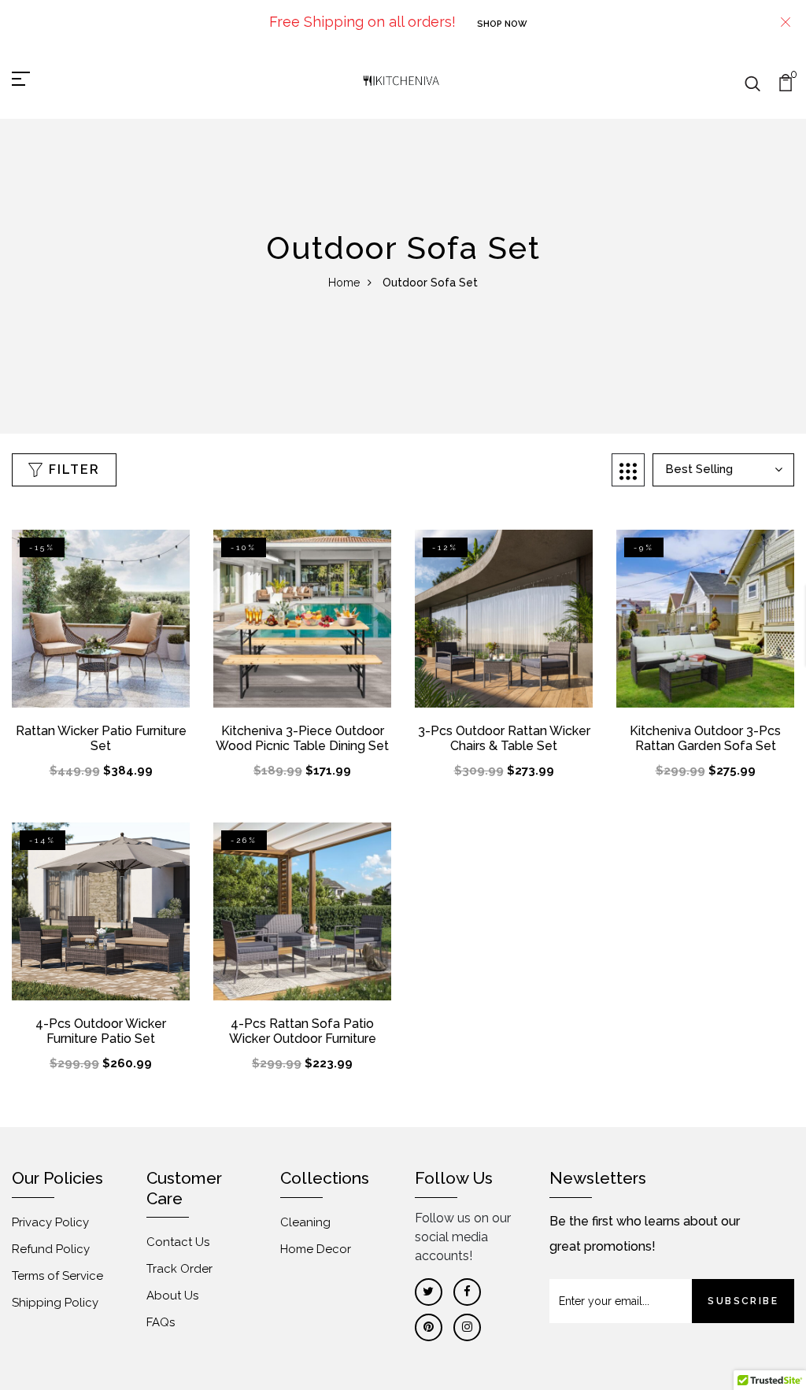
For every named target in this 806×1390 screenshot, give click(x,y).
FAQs (160, 1322)
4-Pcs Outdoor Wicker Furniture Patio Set (100, 1031)
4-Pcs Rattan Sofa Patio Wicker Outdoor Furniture (302, 1031)
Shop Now (502, 24)
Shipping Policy (55, 1303)
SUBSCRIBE (743, 1301)
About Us (172, 1295)
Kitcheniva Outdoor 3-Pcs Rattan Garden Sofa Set (705, 738)
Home (344, 282)
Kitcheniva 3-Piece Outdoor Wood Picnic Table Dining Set (302, 738)
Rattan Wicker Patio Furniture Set (101, 738)
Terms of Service (57, 1276)
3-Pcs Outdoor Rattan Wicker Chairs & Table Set (504, 738)
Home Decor (315, 1249)
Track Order (179, 1269)
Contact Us (177, 1242)
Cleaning (305, 1222)
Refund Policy (51, 1249)
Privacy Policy (50, 1222)
